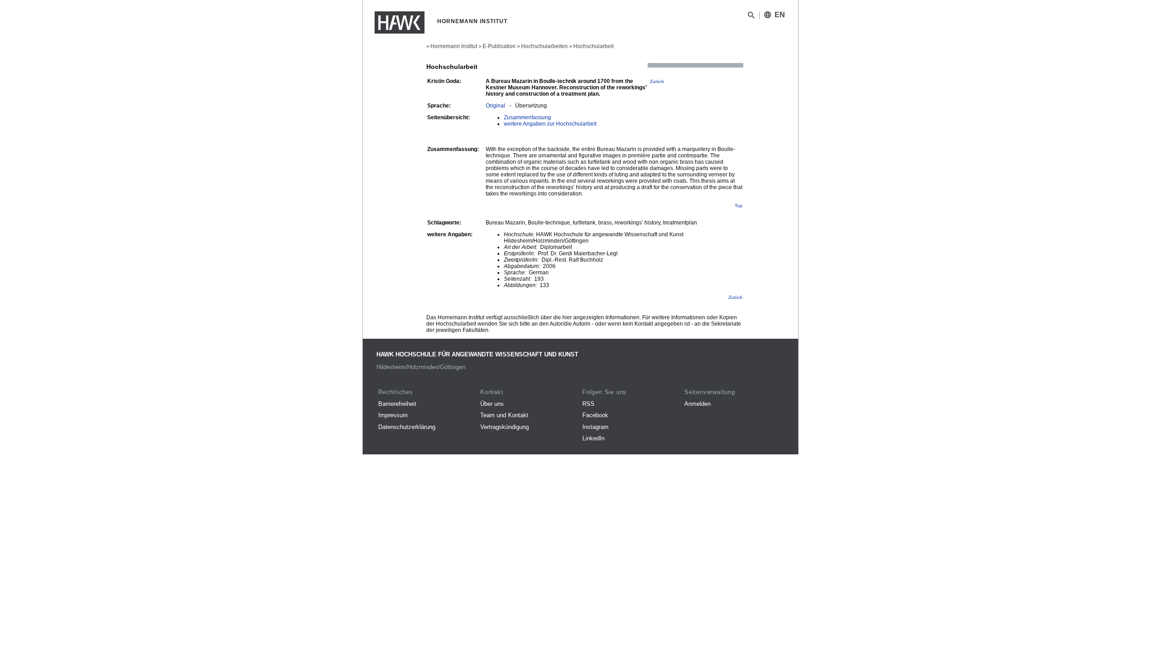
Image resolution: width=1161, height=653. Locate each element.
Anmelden (697, 403)
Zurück (657, 81)
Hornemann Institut (453, 46)
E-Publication (499, 46)
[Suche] (751, 17)
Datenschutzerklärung (406, 427)
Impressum (393, 415)
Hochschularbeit (593, 46)
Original (495, 105)
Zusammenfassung (527, 117)
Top (738, 205)
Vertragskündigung (504, 427)
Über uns (492, 403)
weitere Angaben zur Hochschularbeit (550, 124)
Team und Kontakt (504, 415)
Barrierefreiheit (397, 403)
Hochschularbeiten (544, 46)
